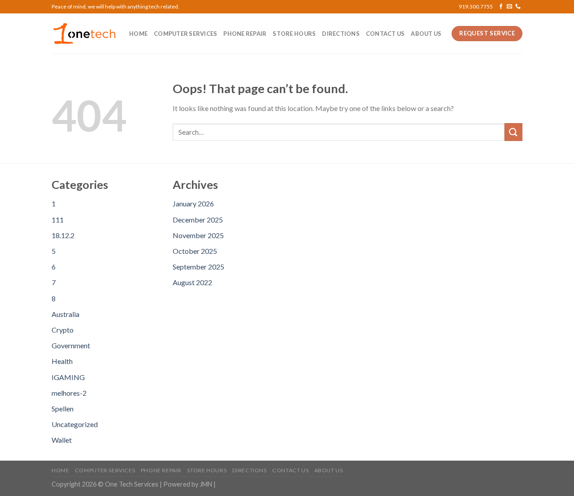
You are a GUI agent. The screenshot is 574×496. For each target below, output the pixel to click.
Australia (65, 314)
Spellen (63, 408)
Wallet (62, 440)
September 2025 (198, 266)
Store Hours (294, 33)
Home (138, 33)
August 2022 (192, 282)
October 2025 (195, 251)
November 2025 (198, 235)
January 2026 (193, 203)
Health (62, 361)
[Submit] (513, 132)
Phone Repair (244, 33)
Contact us (385, 33)
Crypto (63, 329)
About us (426, 33)
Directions (341, 33)
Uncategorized (75, 424)
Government (71, 345)
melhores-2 (69, 393)
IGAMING (68, 377)
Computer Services (185, 33)
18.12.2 (63, 235)
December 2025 (198, 219)
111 (58, 219)
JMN (206, 484)
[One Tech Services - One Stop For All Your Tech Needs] (84, 34)
